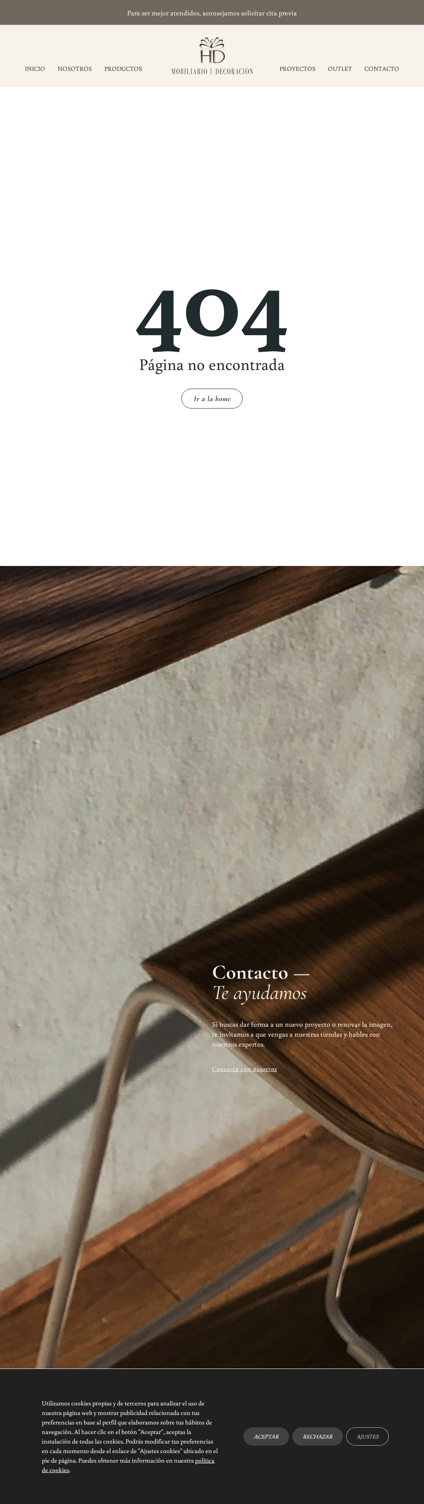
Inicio (35, 68)
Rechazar (317, 1436)
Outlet (340, 68)
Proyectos (297, 68)
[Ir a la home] (212, 56)
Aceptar (266, 1436)
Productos (123, 68)
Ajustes (367, 1436)
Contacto (381, 68)
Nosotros (75, 68)
